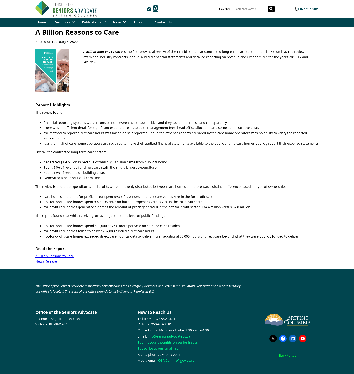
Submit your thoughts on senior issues (168, 342)
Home (41, 22)
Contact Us (163, 22)
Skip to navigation (98, 8)
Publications (91, 22)
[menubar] (104, 22)
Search (224, 8)
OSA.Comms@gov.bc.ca (176, 360)
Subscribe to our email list (158, 348)
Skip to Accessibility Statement (98, 10)
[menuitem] (41, 22)
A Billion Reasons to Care (54, 256)
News (117, 22)
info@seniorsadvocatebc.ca (169, 336)
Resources (62, 22)
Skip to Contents (98, 8)
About (138, 22)
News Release (46, 261)
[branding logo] (66, 9)
